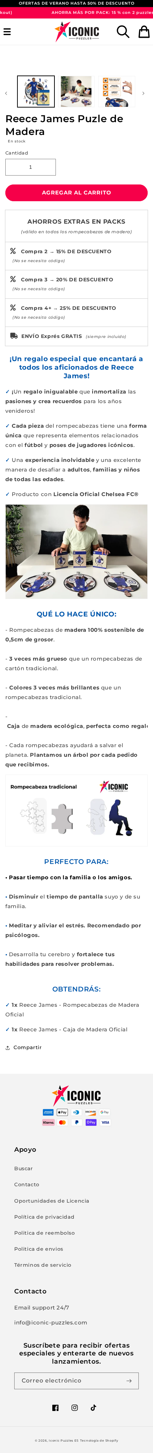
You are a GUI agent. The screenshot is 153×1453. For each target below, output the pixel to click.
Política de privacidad (44, 1217)
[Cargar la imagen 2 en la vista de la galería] (76, 91)
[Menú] (9, 32)
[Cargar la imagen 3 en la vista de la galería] (116, 91)
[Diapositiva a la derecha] (145, 93)
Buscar (23, 1168)
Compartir (28, 1047)
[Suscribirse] (130, 1381)
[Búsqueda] (123, 32)
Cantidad (16, 153)
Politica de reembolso (44, 1233)
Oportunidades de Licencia (51, 1201)
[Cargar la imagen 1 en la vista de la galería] (35, 91)
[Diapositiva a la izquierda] (8, 93)
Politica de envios (38, 1249)
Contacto (26, 1184)
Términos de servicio (43, 1265)
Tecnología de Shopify (99, 1440)
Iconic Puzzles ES (64, 1440)
